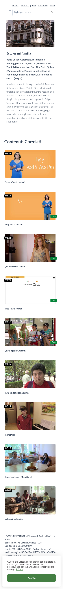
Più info (19, 569)
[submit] (52, 12)
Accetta (32, 578)
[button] (10, 10)
